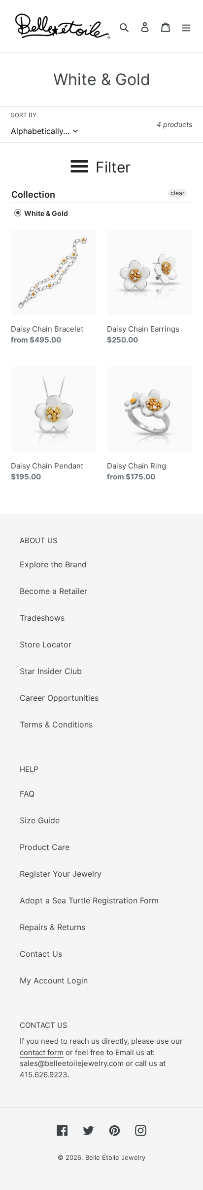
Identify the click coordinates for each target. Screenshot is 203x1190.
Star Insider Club (51, 671)
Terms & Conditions (56, 724)
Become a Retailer (53, 591)
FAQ (27, 794)
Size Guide (40, 820)
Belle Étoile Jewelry (115, 1157)
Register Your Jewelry (61, 874)
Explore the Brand (53, 564)
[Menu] (186, 26)
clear (177, 193)
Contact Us (41, 954)
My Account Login (54, 980)
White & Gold (45, 213)
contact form (42, 1052)
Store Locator (45, 644)
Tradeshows (42, 618)
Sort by (23, 115)
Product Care (44, 847)
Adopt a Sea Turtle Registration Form (89, 900)
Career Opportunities (59, 698)
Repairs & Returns (52, 927)
